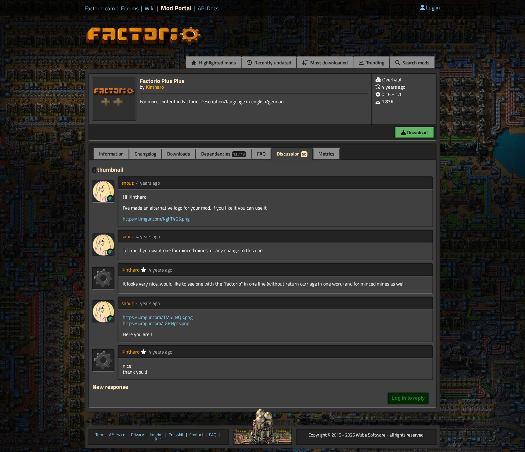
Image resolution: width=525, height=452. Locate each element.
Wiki (150, 8)
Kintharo (155, 87)
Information (111, 153)
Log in (433, 7)
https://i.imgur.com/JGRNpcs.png (156, 323)
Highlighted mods (217, 62)
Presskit (176, 435)
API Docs (208, 8)
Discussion (291, 153)
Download (417, 132)
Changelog (145, 153)
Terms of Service (110, 435)
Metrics (326, 153)
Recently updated (272, 62)
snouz (128, 183)
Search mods (415, 62)
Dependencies (223, 153)
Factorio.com (100, 8)
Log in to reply (408, 398)
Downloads (178, 153)
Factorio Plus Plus (162, 80)
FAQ (261, 153)
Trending (374, 62)
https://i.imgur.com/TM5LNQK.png (158, 317)
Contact (196, 435)
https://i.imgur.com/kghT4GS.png (156, 218)
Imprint (156, 435)
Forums (130, 8)
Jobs (159, 439)
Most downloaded (328, 62)
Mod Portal (176, 8)
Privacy (137, 435)
